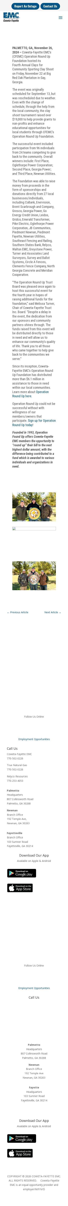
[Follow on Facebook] (19, 727)
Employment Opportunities (34, 739)
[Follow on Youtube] (48, 727)
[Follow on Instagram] (41, 727)
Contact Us (50, 6)
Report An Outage (25, 6)
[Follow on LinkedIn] (34, 727)
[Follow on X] (27, 727)
